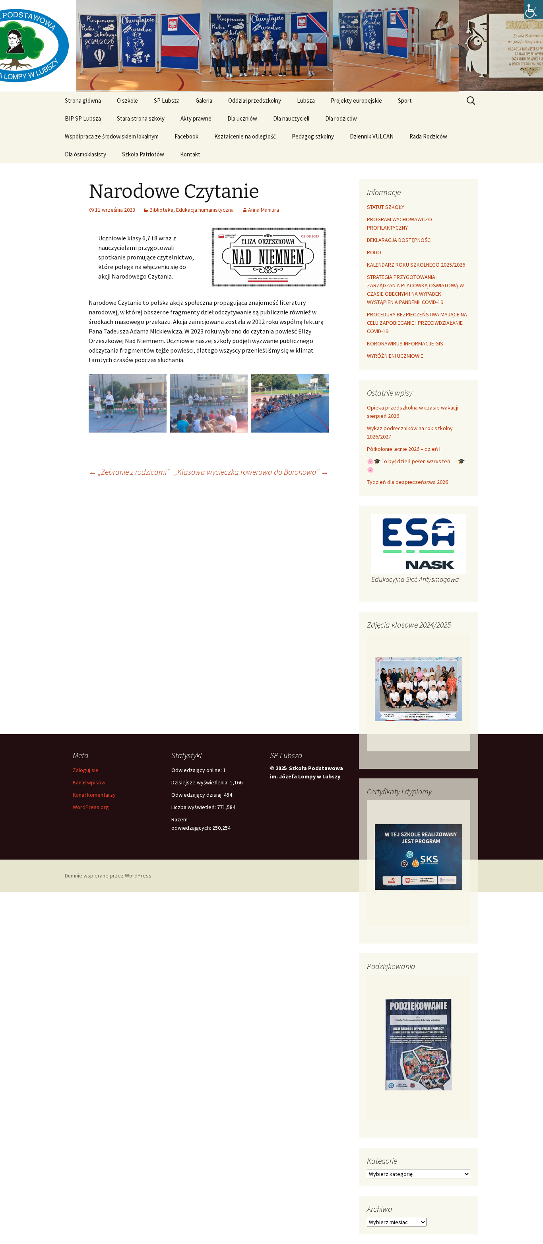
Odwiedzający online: (197, 770)
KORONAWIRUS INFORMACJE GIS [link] (405, 343)
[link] (533, 9)
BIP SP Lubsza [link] (83, 118)
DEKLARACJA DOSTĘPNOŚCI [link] (399, 240)
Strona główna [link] (83, 100)
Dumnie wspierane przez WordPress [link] (108, 875)
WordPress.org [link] (91, 807)
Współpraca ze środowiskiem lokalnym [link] (112, 136)
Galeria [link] (204, 100)
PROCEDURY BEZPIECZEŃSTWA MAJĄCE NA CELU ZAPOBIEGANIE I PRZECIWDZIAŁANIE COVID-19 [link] (417, 323)
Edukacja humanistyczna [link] (205, 209)
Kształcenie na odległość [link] (245, 136)
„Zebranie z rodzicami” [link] (129, 472)
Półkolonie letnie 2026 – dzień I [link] (403, 448)
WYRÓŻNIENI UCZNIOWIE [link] (395, 355)
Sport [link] (405, 100)
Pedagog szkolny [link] (313, 136)
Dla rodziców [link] (341, 118)
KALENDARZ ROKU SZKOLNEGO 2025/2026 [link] (416, 264)
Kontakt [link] (190, 154)
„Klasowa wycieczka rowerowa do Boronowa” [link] (252, 472)
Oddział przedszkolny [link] (254, 100)
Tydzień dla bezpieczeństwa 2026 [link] (407, 482)
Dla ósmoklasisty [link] (85, 154)
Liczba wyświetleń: (194, 807)
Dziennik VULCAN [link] (372, 136)
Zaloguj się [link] (85, 770)
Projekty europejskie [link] (356, 100)
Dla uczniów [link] (242, 118)
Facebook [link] (186, 136)
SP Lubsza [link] (167, 100)
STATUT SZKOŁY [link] (385, 207)
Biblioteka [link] (161, 209)
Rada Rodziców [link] (428, 136)
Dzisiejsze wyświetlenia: (200, 782)
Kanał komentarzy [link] (94, 794)
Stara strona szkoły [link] (141, 118)
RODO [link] (374, 252)
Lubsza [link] (306, 100)
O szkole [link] (127, 100)
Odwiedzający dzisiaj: (197, 794)
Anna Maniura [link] (263, 209)
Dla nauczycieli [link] (291, 118)
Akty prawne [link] (195, 118)
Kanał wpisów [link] (89, 782)
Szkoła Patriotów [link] (143, 154)
